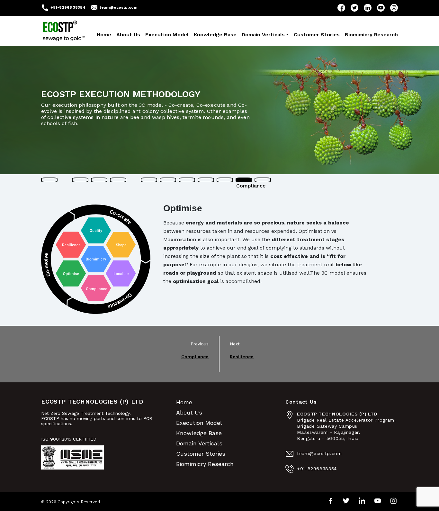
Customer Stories (317, 35)
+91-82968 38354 (67, 7)
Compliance (195, 356)
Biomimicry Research (371, 35)
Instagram (394, 8)
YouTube (381, 8)
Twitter (354, 8)
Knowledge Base (215, 35)
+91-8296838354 (317, 468)
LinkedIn (368, 8)
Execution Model (167, 35)
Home (104, 35)
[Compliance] (244, 180)
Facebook (341, 8)
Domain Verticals (263, 35)
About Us (128, 35)
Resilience (242, 356)
